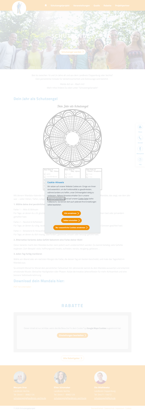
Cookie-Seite (83, 198)
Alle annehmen (70, 213)
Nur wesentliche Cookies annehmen (70, 227)
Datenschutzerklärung (56, 198)
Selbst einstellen (70, 220)
